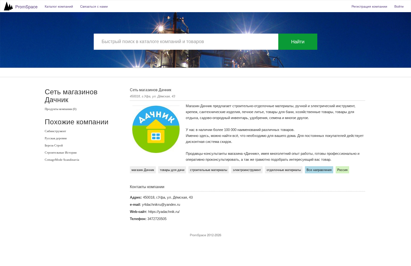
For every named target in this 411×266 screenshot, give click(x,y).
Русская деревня (56, 138)
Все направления (319, 170)
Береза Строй (54, 145)
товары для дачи (172, 170)
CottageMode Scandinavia (62, 159)
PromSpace (26, 6)
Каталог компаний (59, 6)
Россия (342, 170)
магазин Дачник (143, 170)
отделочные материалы (284, 170)
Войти (399, 6)
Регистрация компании (369, 6)
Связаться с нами (94, 6)
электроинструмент (247, 170)
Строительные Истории (61, 152)
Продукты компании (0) (60, 109)
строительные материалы (208, 170)
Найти (297, 41)
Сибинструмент (55, 131)
